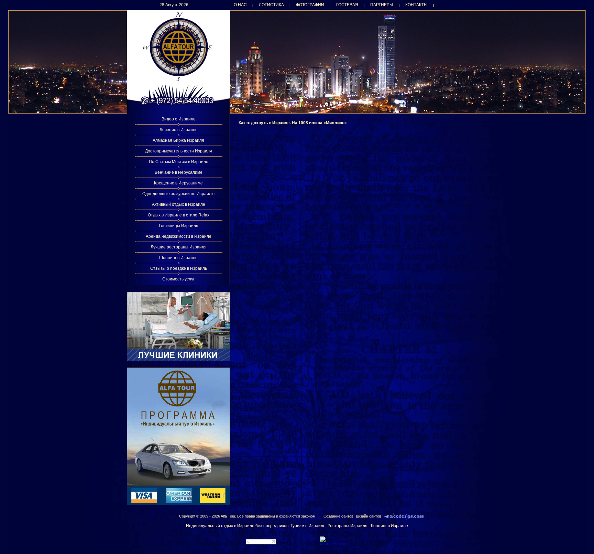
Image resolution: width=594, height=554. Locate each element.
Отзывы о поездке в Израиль (178, 268)
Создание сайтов (338, 516)
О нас (240, 4)
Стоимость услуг (178, 279)
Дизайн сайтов (368, 516)
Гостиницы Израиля (178, 225)
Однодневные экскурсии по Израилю (178, 193)
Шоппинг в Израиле (178, 257)
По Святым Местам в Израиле (178, 161)
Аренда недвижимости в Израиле (178, 236)
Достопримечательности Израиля (178, 151)
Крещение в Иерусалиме (178, 183)
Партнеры (381, 4)
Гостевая (347, 4)
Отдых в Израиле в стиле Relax (178, 215)
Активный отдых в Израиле (178, 204)
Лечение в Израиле (179, 129)
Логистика (271, 4)
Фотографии (310, 4)
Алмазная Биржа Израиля (178, 140)
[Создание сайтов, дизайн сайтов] (404, 516)
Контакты (416, 4)
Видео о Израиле (179, 119)
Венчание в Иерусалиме (178, 172)
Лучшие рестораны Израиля (179, 247)
